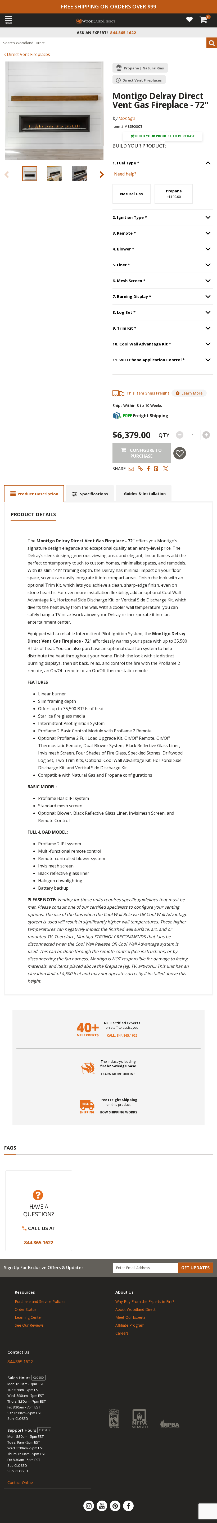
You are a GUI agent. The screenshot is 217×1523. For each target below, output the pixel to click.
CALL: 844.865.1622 (122, 1035)
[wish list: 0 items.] (189, 19)
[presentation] (29, 173)
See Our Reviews (29, 1325)
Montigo (126, 118)
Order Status (26, 1309)
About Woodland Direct (135, 1309)
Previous (6, 174)
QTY (164, 435)
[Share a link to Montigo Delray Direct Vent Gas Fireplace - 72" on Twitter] (165, 468)
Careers (122, 1333)
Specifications (94, 493)
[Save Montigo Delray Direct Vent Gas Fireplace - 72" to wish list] (179, 453)
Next (102, 174)
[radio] (131, 194)
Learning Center (28, 1317)
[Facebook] (128, 1506)
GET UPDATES (195, 1268)
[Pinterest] (115, 1506)
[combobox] (108, 42)
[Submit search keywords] (211, 42)
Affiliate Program (129, 1325)
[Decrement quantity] (180, 435)
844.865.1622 (38, 1242)
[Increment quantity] (206, 435)
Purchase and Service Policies (40, 1301)
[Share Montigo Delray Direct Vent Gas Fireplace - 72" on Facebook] (148, 468)
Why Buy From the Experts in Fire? (144, 1301)
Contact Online (20, 1482)
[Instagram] (89, 1506)
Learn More (192, 393)
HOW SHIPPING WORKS (118, 1112)
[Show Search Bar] (210, 32)
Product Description (38, 493)
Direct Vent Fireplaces (28, 54)
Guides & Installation (145, 493)
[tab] (34, 493)
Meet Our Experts (130, 1317)
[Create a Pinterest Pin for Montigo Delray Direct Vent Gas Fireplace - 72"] (156, 468)
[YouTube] (102, 1506)
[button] (131, 468)
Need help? (125, 174)
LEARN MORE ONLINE (118, 1074)
